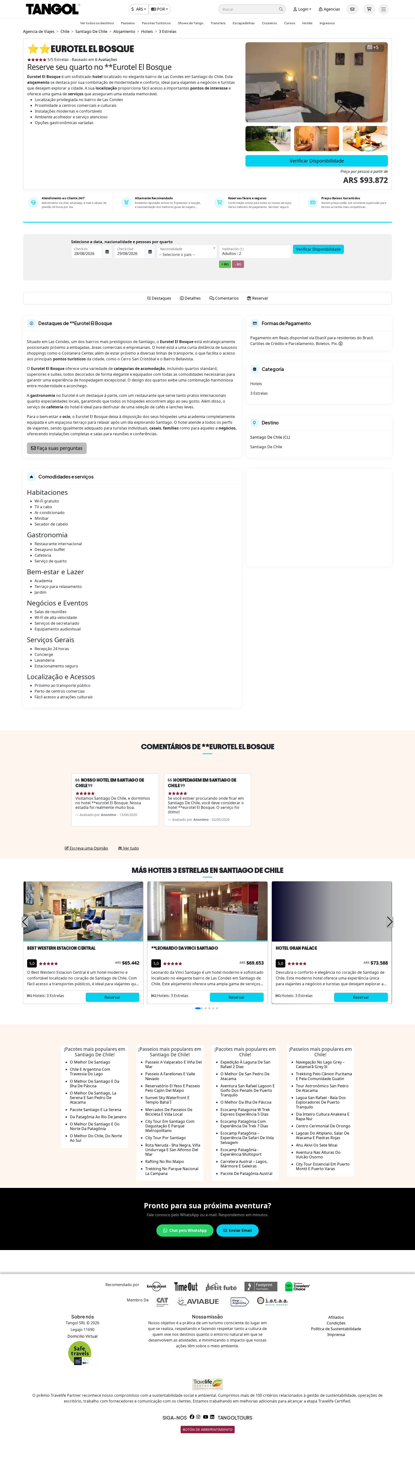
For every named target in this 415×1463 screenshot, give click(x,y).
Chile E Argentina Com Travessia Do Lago (90, 1071)
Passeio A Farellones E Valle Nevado (170, 1076)
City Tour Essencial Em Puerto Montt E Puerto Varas (323, 1166)
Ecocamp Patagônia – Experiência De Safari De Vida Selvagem (247, 1137)
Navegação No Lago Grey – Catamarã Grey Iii (320, 1064)
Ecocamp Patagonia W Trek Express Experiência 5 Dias (245, 1112)
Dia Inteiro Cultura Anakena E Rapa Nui (322, 1116)
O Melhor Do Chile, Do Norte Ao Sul (96, 1138)
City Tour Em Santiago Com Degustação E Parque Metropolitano (170, 1126)
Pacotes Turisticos (156, 23)
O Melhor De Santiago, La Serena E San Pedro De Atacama (93, 1097)
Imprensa (336, 1334)
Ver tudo (130, 848)
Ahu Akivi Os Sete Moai (316, 1145)
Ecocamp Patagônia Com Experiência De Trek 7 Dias (244, 1124)
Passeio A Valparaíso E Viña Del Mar (173, 1064)
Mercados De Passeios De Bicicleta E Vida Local (168, 1112)
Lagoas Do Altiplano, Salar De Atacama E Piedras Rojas (322, 1135)
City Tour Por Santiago (165, 1137)
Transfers (218, 23)
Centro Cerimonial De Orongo (323, 1126)
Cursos (289, 23)
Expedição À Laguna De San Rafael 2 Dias (245, 1064)
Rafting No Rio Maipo (164, 1161)
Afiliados (336, 1317)
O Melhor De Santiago (90, 1062)
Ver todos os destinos (97, 23)
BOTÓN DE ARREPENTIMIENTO (207, 1429)
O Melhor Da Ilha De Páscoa (245, 1102)
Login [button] (302, 9)
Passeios (128, 23)
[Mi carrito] (369, 9)
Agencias (331, 9)
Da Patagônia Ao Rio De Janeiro (98, 1116)
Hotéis (307, 23)
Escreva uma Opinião (88, 848)
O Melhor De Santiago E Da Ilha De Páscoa (94, 1083)
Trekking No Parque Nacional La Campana (171, 1171)
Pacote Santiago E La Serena (95, 1109)
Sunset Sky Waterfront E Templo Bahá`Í (167, 1100)
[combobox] (187, 252)
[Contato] (352, 9)
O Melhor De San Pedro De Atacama (244, 1076)
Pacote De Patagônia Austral (246, 1173)
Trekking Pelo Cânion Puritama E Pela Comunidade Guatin (324, 1076)
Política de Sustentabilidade (336, 1328)
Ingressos (327, 23)
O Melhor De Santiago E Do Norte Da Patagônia (95, 1126)
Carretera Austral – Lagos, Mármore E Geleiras (244, 1164)
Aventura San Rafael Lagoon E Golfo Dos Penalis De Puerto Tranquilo (247, 1090)
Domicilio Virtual (82, 1336)
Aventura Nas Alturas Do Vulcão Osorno (318, 1155)
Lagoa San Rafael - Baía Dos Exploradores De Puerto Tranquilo (321, 1102)
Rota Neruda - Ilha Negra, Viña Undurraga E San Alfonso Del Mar (172, 1150)
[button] (252, 9)
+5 (375, 47)
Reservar (112, 997)
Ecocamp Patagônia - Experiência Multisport (241, 1152)
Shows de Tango (190, 23)
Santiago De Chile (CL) (270, 437)
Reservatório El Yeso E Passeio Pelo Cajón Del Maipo (172, 1088)
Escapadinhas (244, 23)
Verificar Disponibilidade (317, 160)
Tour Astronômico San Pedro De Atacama (322, 1088)
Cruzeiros (269, 23)
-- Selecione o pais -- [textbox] (177, 254)
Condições (336, 1323)
